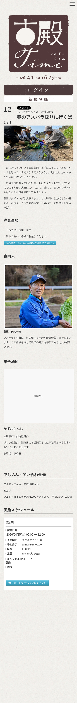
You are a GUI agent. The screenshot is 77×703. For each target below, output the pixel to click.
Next (69, 144)
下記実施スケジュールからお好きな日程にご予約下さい (30, 243)
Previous (8, 144)
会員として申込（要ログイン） (28, 582)
